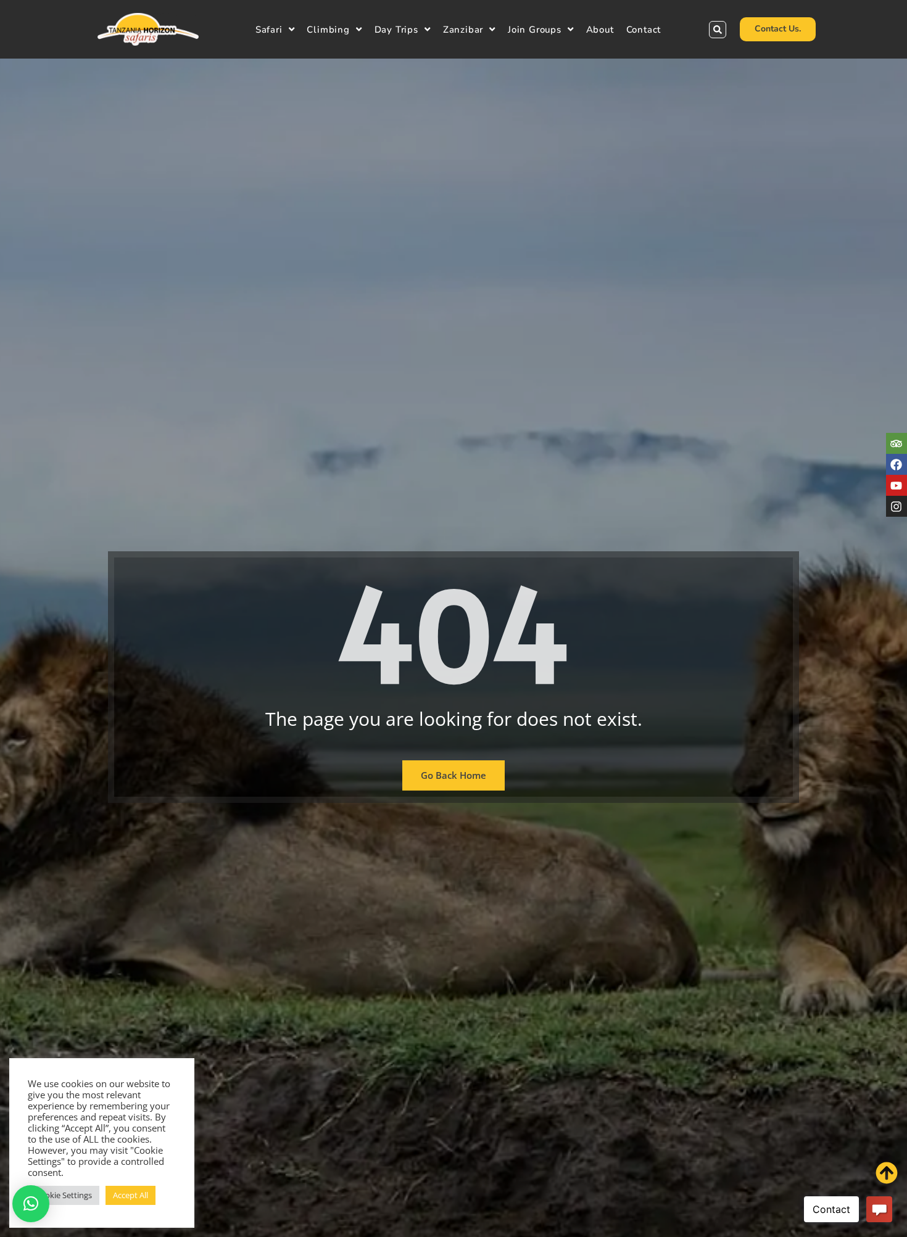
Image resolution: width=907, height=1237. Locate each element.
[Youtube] (896, 485)
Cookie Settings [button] (63, 1195)
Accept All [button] (130, 1195)
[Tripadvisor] (896, 443)
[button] (717, 29)
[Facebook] (896, 464)
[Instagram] (896, 506)
